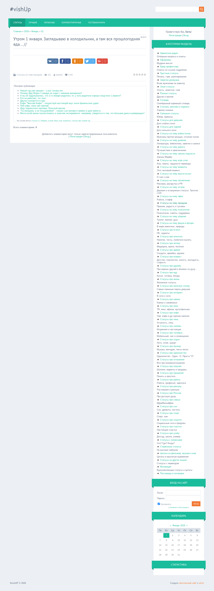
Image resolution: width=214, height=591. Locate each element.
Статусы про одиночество (173, 353)
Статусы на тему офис (171, 196)
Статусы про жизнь (170, 279)
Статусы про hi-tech (170, 230)
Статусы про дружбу (170, 266)
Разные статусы (168, 93)
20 (197, 545)
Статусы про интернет (171, 292)
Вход (87, 136)
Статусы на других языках (173, 460)
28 (160, 555)
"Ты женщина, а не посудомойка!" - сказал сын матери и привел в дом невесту (60, 110)
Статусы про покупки (170, 366)
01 (42, 31)
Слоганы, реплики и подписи (174, 106)
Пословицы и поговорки (172, 473)
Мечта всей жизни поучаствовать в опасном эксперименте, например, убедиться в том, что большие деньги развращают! (82, 113)
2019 (26, 31)
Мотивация (165, 466)
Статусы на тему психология (174, 209)
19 (191, 545)
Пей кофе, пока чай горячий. (34, 105)
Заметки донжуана (169, 80)
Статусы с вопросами (171, 440)
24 (179, 550)
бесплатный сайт (187, 583)
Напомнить (174, 507)
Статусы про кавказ (170, 299)
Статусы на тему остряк (172, 187)
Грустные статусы (169, 73)
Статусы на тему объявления (175, 180)
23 (172, 550)
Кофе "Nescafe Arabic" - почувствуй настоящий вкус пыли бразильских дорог (59, 103)
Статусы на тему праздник (29, 75)
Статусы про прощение (172, 373)
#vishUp (20, 9)
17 (179, 545)
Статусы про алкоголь (171, 236)
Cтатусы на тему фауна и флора (177, 223)
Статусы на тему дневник (173, 140)
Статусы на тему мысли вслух (175, 173)
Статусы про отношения (172, 359)
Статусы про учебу (169, 433)
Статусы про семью (170, 399)
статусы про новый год (81, 121)
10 (179, 540)
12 (191, 540)
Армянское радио (169, 53)
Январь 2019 (178, 525)
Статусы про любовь (170, 326)
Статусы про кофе (169, 312)
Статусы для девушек (171, 120)
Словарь (164, 100)
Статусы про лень (169, 319)
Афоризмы (165, 60)
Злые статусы (167, 86)
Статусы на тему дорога (172, 147)
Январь (35, 31)
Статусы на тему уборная (173, 216)
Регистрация (76, 136)
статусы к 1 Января (39, 121)
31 (179, 555)
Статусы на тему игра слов (174, 160)
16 (172, 545)
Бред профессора (169, 66)
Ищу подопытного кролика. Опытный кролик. (43, 108)
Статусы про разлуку (171, 386)
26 (191, 550)
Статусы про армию (170, 250)
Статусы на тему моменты (173, 167)
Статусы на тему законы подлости (177, 153)
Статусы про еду (168, 272)
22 (166, 550)
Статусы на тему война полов (175, 133)
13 (197, 540)
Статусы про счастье (171, 426)
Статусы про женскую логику (175, 286)
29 (166, 555)
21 (160, 550)
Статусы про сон (168, 406)
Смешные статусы (169, 113)
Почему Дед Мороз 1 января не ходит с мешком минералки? (51, 93)
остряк (50, 121)
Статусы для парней (170, 127)
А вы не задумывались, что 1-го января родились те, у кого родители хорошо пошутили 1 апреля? (70, 95)
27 (197, 550)
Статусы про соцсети (171, 420)
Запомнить (165, 504)
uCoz (201, 583)
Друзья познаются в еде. (33, 100)
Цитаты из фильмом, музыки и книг (178, 453)
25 (185, 550)
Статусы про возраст (170, 256)
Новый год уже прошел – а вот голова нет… (42, 90)
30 (172, 555)
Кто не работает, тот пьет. (33, 98)
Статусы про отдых (170, 339)
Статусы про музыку (170, 346)
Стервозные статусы (170, 446)
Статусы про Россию (170, 393)
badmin (59, 75)
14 (160, 545)
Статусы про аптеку (170, 243)
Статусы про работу (170, 379)
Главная (17, 31)
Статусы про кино (169, 306)
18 (185, 545)
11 (185, 540)
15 (166, 545)
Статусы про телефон (171, 332)
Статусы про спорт (169, 413)
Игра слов (58, 121)
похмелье (67, 121)
